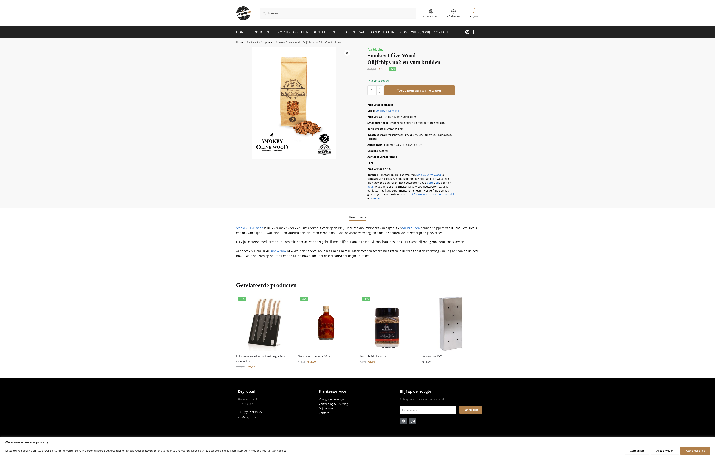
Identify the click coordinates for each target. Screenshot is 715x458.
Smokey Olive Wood (428, 175)
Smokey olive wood (387, 110)
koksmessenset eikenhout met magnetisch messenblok (260, 359)
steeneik (376, 198)
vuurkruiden (411, 228)
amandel (448, 194)
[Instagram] (412, 421)
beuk (370, 186)
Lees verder (388, 374)
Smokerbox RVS (432, 356)
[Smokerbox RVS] (450, 323)
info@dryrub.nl (247, 417)
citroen (420, 194)
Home (239, 42)
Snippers (266, 42)
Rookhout (252, 42)
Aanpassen (637, 450)
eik (437, 182)
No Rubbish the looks (373, 356)
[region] (357, 447)
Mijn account (431, 16)
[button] (347, 53)
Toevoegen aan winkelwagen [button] (264, 374)
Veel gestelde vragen (332, 399)
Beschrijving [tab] (357, 217)
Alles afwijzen (665, 450)
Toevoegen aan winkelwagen (419, 90)
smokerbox (278, 251)
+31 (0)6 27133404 (250, 412)
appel (430, 182)
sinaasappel (434, 194)
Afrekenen (453, 16)
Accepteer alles (695, 450)
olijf (412, 194)
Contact (324, 413)
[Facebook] (403, 421)
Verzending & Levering (333, 404)
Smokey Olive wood (249, 228)
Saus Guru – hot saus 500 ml (315, 356)
